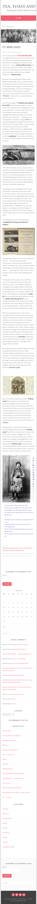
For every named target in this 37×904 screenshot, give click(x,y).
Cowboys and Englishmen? (10, 750)
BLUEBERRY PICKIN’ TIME (9, 740)
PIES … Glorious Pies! (8, 754)
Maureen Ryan (6, 654)
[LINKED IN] (23, 894)
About (4, 809)
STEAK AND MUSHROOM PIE (20, 663)
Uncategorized (6, 847)
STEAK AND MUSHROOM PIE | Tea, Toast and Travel (16, 668)
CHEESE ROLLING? (7, 769)
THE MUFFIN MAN (15, 682)
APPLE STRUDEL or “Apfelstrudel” (11, 736)
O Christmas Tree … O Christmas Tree (12, 778)
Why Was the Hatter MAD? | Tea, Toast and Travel (15, 687)
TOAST (14, 699)
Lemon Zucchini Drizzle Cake (16, 694)
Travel (4, 842)
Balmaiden (14, 548)
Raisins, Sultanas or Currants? (20, 644)
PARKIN (4, 759)
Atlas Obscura (28, 548)
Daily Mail (5, 550)
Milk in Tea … (6, 745)
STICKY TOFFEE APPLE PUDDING (11, 788)
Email (4, 575)
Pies (3, 823)
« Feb (4, 627)
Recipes (4, 833)
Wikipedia (12, 550)
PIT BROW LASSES (11, 47)
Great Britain (5, 818)
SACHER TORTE (6, 731)
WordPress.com (21, 900)
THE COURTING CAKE (24, 56)
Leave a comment (16, 52)
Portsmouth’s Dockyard (18, 649)
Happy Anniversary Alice (9, 689)
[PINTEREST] (20, 894)
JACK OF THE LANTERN (18, 659)
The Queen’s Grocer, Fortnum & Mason (13, 773)
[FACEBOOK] (13, 894)
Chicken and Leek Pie (8, 670)
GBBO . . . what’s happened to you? (22, 654)
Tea (3, 837)
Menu (19, 18)
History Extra (20, 550)
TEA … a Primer (6, 797)
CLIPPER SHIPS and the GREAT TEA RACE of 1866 (15, 792)
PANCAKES (5, 764)
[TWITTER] (16, 894)
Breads (4, 814)
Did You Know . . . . (7, 783)
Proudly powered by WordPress (15, 899)
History (21, 548)
